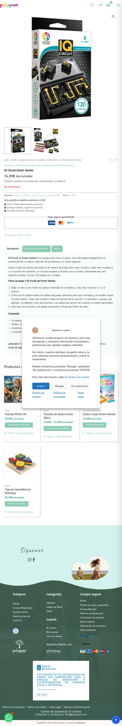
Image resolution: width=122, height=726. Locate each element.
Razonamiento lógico (62, 165)
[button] (113, 16)
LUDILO (73, 195)
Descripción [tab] (13, 248)
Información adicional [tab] (36, 248)
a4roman (81, 723)
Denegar (59, 386)
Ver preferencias (79, 386)
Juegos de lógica (21, 195)
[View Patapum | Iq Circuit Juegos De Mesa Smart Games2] (46, 140)
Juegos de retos (37, 195)
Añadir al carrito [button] (94, 425)
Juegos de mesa (26, 160)
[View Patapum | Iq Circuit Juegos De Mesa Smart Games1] (17, 140)
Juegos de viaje (53, 195)
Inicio (6, 160)
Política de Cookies (78, 377)
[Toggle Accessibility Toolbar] (116, 720)
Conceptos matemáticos (47, 160)
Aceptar (41, 386)
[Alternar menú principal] (118, 5)
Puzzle (46, 165)
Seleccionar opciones (19, 425)
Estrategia (36, 165)
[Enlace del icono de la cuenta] (100, 5)
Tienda (14, 160)
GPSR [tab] (57, 248)
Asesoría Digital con (59, 644)
